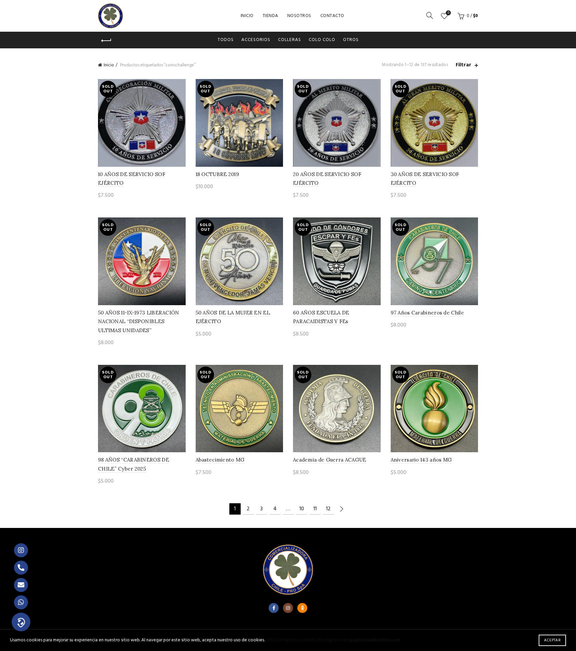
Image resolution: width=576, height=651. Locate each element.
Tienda (270, 16)
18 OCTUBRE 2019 (217, 174)
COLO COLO (322, 40)
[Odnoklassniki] (302, 608)
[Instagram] (288, 608)
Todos (226, 40)
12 (328, 509)
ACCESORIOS (255, 40)
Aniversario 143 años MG (421, 460)
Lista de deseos (448, 13)
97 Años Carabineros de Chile (427, 312)
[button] (21, 622)
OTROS (351, 40)
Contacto (332, 16)
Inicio (247, 16)
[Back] (106, 40)
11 (315, 509)
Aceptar (552, 640)
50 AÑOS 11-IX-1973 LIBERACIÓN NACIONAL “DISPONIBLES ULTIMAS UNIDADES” (138, 321)
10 (301, 509)
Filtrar (463, 65)
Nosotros (299, 16)
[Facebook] (274, 608)
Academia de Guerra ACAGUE (329, 460)
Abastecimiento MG (220, 460)
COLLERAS (289, 40)
